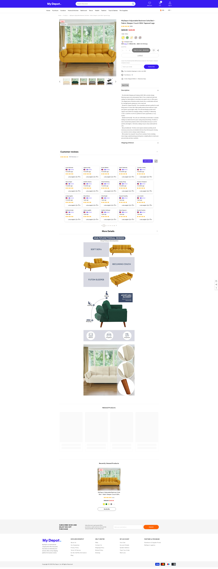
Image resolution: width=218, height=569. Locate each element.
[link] (71, 445)
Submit (151, 527)
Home (59, 15)
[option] (87, 47)
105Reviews (73, 157)
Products (65, 15)
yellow (104, 504)
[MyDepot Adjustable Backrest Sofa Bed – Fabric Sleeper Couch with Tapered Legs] (109, 479)
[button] (63, 47)
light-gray (111, 504)
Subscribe (151, 67)
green (106, 504)
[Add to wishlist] (154, 50)
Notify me (107, 509)
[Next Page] (116, 226)
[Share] (157, 50)
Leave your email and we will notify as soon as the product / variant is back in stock (139, 62)
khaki (109, 504)
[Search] (105, 4)
